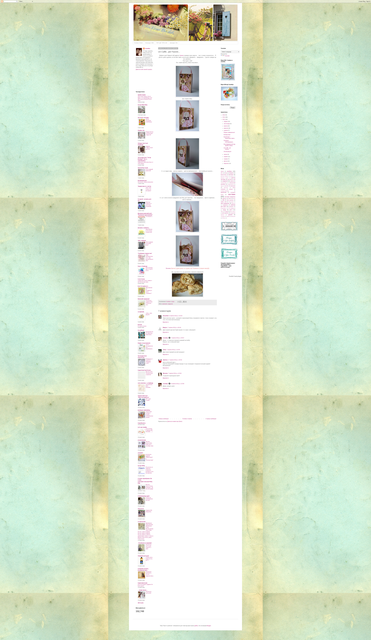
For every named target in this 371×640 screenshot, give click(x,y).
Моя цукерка (230, 200)
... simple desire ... (143, 590)
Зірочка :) (165, 360)
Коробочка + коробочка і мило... (229, 137)
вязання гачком (224, 177)
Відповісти (166, 322)
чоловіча (223, 216)
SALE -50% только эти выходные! (148, 189)
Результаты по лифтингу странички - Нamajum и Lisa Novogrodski (149, 470)
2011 (224, 119)
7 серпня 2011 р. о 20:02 (175, 360)
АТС (222, 173)
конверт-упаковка (225, 190)
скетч (230, 210)
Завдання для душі (143, 556)
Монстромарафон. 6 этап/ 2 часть (149, 269)
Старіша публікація (211, 418)
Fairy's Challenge (142, 266)
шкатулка (233, 216)
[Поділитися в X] (182, 302)
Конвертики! (227, 134)
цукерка (230, 214)
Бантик (140, 324)
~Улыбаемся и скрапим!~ (145, 543)
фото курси (232, 211)
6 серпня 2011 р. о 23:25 (175, 315)
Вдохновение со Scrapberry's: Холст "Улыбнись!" (149, 290)
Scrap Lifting (141, 465)
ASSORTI (140, 453)
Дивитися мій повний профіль (144, 69)
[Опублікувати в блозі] (180, 302)
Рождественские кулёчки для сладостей (149, 133)
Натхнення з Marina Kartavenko (145, 182)
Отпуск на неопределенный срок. (149, 499)
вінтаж (232, 176)
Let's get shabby (142, 427)
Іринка (182, 55)
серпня (226, 130)
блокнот (231, 173)
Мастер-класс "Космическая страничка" (149, 373)
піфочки (233, 203)
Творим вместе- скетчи (144, 186)
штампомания (142, 440)
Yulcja (164, 349)
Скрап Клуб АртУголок (144, 370)
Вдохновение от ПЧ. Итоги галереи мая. (149, 231)
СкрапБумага (142, 423)
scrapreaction (142, 521)
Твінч (222, 211)
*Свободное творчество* (145, 253)
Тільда (226, 211)
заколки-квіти (224, 182)
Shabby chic (141, 130)
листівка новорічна (230, 196)
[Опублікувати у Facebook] (184, 302)
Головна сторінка (187, 418)
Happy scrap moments (144, 343)
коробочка (223, 192)
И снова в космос (142, 326)
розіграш (231, 206)
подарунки (170, 303)
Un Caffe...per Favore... (227, 148)
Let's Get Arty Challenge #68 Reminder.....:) (149, 430)
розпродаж (223, 208)
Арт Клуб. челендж (143, 117)
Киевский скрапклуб (143, 299)
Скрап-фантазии (142, 583)
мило (229, 198)
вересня (226, 128)
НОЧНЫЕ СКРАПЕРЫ (144, 410)
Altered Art (141, 508)
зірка (222, 185)
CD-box (223, 218)
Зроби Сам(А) (142, 95)
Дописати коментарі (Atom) (174, 421)
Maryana (165, 373)
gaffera (196, 625)
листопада (227, 123)
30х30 (222, 171)
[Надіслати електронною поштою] (178, 302)
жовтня (226, 126)
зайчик (232, 181)
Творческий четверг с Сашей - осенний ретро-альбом (149, 414)
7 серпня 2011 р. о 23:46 (174, 373)
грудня (226, 121)
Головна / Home (138, 43)
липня (226, 154)
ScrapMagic (141, 330)
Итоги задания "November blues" (149, 243)
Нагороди (231, 201)
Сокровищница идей (143, 496)
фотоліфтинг (225, 213)
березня (226, 163)
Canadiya (168, 301)
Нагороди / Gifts (149, 43)
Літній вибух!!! (227, 151)
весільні (231, 174)
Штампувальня (142, 180)
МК (223, 200)
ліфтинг (224, 198)
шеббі (228, 216)
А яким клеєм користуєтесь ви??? (149, 559)
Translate (227, 56)
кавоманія (164, 303)
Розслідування (231, 208)
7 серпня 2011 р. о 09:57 (177, 338)
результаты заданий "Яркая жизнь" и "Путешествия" (149, 457)
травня (226, 159)
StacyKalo (165, 315)
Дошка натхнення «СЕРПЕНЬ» (149, 120)
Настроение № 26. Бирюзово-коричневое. (149, 333)
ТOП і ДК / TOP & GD (161, 43)
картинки (226, 187)
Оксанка (168, 268)
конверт (231, 189)
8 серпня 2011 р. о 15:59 (177, 383)
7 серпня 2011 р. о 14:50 (173, 349)
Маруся (165, 327)
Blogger (209, 625)
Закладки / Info (174, 43)
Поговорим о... (149, 216)
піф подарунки (225, 203)
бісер (226, 173)
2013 (224, 115)
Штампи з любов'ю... (143, 228)
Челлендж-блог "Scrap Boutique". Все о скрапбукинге (144, 159)
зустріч (226, 185)
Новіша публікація (164, 418)
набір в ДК (223, 201)
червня (226, 156)
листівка (231, 194)
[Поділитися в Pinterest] (186, 302)
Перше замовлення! (229, 132)
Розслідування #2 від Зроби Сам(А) (229, 145)
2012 (224, 117)
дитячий (230, 179)
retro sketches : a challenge (145, 383)
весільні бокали (224, 176)
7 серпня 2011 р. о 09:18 (174, 327)
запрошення (231, 184)
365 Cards (140, 603)
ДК (234, 179)
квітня (225, 161)
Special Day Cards (143, 168)
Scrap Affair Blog (142, 105)
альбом (229, 171)
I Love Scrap (141, 279)
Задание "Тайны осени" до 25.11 (149, 148)
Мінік (234, 198)
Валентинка (223, 174)
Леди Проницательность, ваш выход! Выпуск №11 (149, 257)
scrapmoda (141, 311)
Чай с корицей (142, 240)
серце (224, 210)
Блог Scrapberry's (143, 286)
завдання (225, 181)
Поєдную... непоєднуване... (229, 141)
